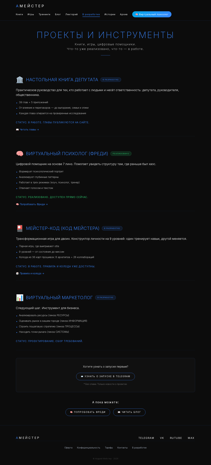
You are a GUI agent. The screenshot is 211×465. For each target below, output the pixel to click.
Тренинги (45, 14)
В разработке (91, 14)
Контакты (122, 447)
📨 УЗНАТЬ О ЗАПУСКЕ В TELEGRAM (105, 376)
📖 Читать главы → (27, 129)
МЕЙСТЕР (30, 6)
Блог (58, 14)
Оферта (68, 447)
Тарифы (109, 447)
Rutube (176, 437)
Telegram (146, 437)
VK (162, 437)
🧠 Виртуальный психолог (151, 14)
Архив (124, 14)
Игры (31, 14)
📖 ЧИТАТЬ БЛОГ (129, 412)
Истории (110, 14)
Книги (19, 14)
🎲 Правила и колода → (30, 273)
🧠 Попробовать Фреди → (32, 204)
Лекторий (71, 14)
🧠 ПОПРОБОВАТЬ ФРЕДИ (88, 412)
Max (191, 437)
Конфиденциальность (88, 447)
